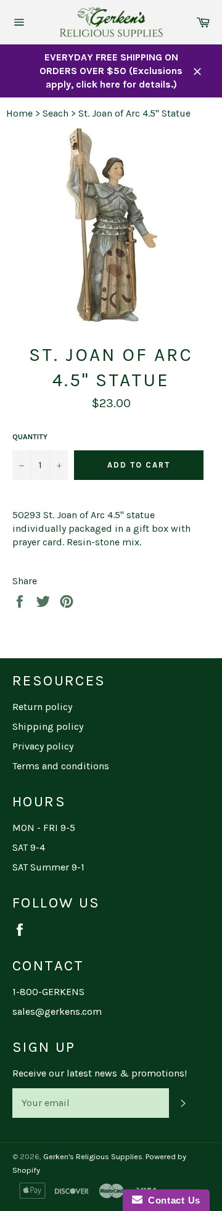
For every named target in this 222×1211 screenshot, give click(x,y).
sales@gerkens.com (57, 1011)
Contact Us (171, 1200)
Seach (55, 113)
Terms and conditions (60, 766)
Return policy (42, 707)
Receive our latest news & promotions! (99, 1073)
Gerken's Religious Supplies (92, 1156)
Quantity (29, 436)
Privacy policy (42, 746)
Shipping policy (47, 726)
